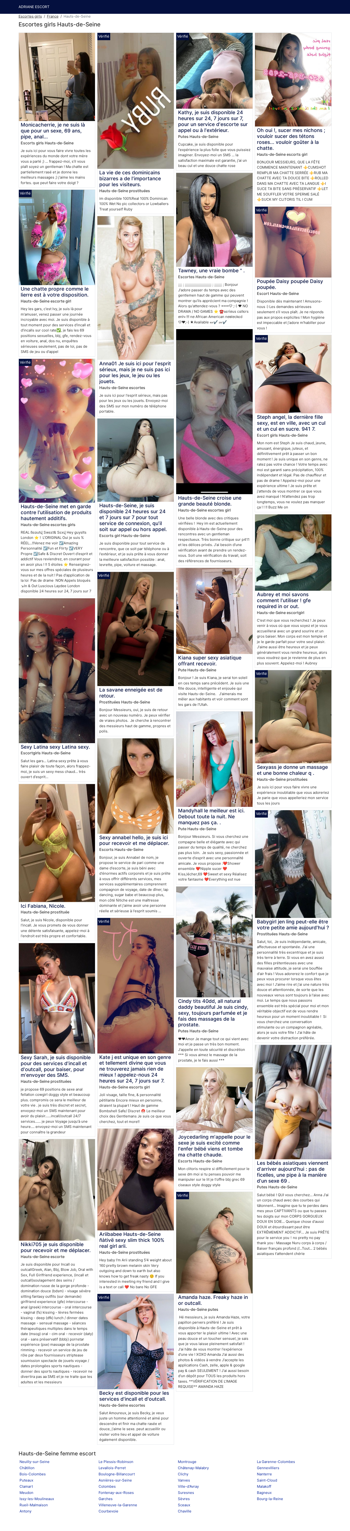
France (53, 16)
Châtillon (27, 1468)
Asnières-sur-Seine (115, 1480)
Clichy (183, 1474)
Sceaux (184, 1505)
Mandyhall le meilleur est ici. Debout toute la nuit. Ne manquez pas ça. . (211, 816)
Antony (25, 1511)
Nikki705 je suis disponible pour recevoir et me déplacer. (56, 1247)
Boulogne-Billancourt (117, 1474)
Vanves (184, 1480)
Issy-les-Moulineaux (37, 1499)
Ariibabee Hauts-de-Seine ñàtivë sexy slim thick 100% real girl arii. (131, 1240)
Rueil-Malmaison (34, 1505)
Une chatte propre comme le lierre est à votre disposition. (55, 292)
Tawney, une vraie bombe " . (211, 270)
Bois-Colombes (33, 1474)
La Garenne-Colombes (276, 1461)
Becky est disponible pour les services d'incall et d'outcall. (134, 1396)
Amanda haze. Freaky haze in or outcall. (213, 1300)
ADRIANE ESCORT (34, 7)
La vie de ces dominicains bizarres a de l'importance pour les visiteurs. (130, 178)
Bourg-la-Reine (270, 1499)
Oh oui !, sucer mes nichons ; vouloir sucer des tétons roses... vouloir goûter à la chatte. (291, 139)
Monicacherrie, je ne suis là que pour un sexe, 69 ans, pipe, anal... (53, 131)
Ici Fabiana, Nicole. (43, 906)
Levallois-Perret (112, 1468)
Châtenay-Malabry (193, 1468)
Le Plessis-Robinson (116, 1461)
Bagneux (264, 1492)
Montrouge (187, 1461)
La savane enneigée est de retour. (130, 693)
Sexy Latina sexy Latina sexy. (55, 747)
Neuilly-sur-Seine (35, 1461)
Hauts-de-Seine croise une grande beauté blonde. (209, 501)
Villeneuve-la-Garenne (118, 1505)
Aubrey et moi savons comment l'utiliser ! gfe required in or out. (284, 600)
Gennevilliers (268, 1468)
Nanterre (264, 1474)
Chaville (184, 1511)
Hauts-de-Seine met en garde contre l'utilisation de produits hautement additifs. (56, 512)
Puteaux (26, 1480)
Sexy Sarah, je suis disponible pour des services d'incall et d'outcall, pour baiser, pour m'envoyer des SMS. (56, 1066)
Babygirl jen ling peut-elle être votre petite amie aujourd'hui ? (293, 925)
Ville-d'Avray (188, 1486)
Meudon (26, 1492)
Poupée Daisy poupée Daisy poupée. (290, 284)
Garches (106, 1499)
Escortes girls (30, 16)
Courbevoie (108, 1511)
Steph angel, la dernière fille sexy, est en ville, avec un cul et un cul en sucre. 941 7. (291, 423)
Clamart (26, 1486)
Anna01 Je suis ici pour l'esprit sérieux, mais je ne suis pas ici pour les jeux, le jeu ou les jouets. (135, 372)
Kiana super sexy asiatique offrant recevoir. (209, 661)
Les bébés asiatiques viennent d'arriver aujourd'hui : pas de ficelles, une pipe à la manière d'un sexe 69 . (292, 1172)
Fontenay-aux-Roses (116, 1492)
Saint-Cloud (267, 1480)
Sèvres (184, 1499)
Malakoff (264, 1486)
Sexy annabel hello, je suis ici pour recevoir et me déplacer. (134, 840)
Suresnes (186, 1492)
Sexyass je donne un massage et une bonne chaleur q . (292, 770)
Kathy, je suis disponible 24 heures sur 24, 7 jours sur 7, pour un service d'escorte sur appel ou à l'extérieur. (213, 121)
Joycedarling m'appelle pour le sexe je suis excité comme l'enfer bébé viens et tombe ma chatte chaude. (214, 1146)
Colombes (107, 1486)
